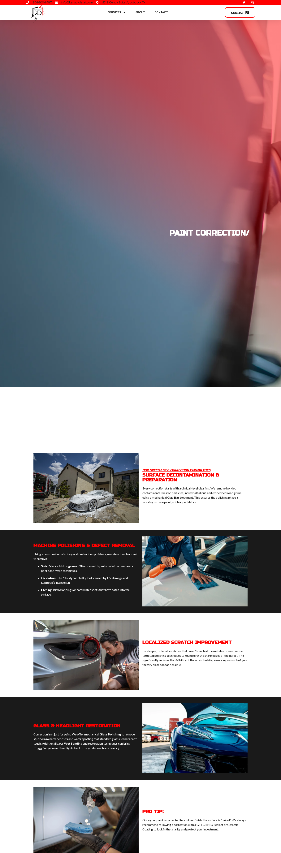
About (140, 12)
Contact (161, 12)
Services (114, 12)
